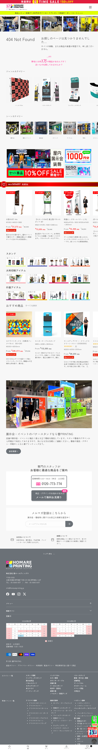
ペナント (80, 741)
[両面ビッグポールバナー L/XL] (77, 203)
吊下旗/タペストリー (84, 723)
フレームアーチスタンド (61, 715)
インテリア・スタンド (61, 728)
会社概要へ (13, 451)
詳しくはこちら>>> (75, 13)
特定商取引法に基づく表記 (65, 665)
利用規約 (39, 665)
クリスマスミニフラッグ (37, 723)
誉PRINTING (16, 661)
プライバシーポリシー (26, 665)
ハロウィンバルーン (84, 705)
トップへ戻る (47, 554)
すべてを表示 (31, 305)
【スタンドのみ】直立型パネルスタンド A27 (48, 220)
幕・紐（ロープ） (83, 729)
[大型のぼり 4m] (19, 203)
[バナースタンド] (47, 90)
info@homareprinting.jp (15, 588)
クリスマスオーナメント (37, 703)
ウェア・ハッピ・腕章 (85, 726)
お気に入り (88, 747)
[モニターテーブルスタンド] (48, 324)
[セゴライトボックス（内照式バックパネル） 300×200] (19, 324)
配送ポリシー (49, 665)
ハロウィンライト (83, 703)
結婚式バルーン (58, 718)
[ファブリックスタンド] (75, 90)
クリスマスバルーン (36, 720)
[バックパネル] (19, 90)
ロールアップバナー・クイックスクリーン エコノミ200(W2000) (76, 342)
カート (46, 748)
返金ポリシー (11, 665)
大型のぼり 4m (11, 219)
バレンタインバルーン (85, 713)
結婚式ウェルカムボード (61, 708)
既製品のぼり (82, 721)
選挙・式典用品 (82, 736)
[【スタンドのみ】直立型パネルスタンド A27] (48, 203)
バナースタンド (46, 105)
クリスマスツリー (35, 705)
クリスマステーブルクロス (38, 718)
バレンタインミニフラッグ (86, 716)
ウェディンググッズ (60, 725)
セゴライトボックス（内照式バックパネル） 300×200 (19, 342)
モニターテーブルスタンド (45, 341)
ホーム (9, 748)
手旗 (78, 744)
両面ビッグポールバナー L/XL (75, 219)
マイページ (66, 748)
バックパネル (19, 105)
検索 (28, 748)
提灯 (78, 739)
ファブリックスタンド (74, 105)
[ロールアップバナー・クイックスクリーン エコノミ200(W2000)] (77, 324)
